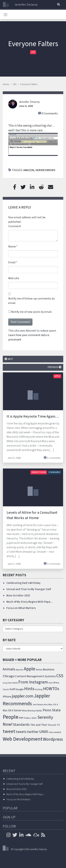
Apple (57, 376)
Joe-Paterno (37, 704)
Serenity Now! (39, 472)
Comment (14, 226)
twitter (33, 731)
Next (10, 359)
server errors (45, 170)
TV (58, 725)
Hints (29, 689)
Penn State (52, 710)
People (10, 717)
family (15, 682)
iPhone (7, 697)
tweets (21, 731)
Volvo (51, 732)
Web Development (22, 739)
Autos (39, 669)
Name (12, 246)
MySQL (39, 710)
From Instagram (33, 682)
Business (48, 669)
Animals (9, 669)
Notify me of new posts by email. (31, 312)
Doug (5, 682)
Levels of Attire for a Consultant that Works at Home (32, 515)
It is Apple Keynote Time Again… (33, 416)
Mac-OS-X (53, 704)
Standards (54, 472)
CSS (59, 676)
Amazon (28, 170)
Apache (19, 669)
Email (12, 262)
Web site (13, 278)
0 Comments (50, 113)
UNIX (43, 732)
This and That (38, 725)
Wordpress (53, 739)
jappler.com (22, 696)
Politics (27, 718)
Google (19, 689)
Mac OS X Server (12, 710)
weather (57, 732)
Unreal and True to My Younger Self (28, 589)
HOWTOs (51, 689)
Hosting (39, 689)
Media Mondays (29, 710)
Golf (12, 689)
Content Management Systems (35, 676)
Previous (53, 367)
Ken (46, 704)
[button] (58, 4)
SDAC (34, 718)
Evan (10, 682)
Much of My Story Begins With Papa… (29, 602)
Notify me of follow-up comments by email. (31, 301)
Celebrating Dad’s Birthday (23, 583)
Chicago (8, 676)
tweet (9, 731)
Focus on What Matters (21, 608)
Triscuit (51, 725)
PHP (21, 718)
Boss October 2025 (18, 595)
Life (33, 52)
